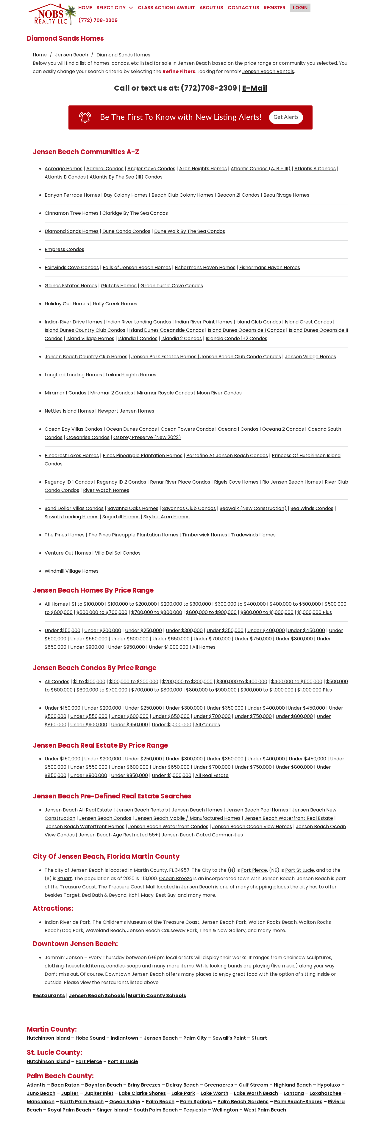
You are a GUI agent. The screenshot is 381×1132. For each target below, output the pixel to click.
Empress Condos (64, 249)
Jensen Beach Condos (105, 818)
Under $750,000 (253, 638)
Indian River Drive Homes (73, 321)
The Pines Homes (65, 534)
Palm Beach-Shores (298, 1101)
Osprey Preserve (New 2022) (147, 437)
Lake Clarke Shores (142, 1093)
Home (85, 7)
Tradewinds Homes (253, 534)
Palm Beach (160, 1101)
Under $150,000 (62, 630)
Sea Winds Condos (312, 508)
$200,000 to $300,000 (186, 604)
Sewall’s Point (229, 1038)
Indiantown (124, 1038)
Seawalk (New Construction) (253, 508)
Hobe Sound (90, 1038)
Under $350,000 (225, 630)
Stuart (64, 878)
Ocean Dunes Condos (131, 429)
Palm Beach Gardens (243, 1101)
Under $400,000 (266, 630)
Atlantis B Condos (65, 176)
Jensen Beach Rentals (268, 71)
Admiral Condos (105, 168)
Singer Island (112, 1109)
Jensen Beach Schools (97, 995)
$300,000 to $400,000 (240, 604)
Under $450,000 (306, 630)
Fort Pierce (254, 870)
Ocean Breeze (175, 878)
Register (274, 7)
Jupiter (70, 1093)
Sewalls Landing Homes (72, 516)
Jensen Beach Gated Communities (202, 834)
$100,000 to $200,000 (132, 604)
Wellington (225, 1109)
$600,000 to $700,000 (101, 612)
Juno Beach (41, 1093)
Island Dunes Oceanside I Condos (246, 330)
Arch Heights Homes (203, 168)
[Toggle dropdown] (131, 7)
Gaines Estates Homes (71, 285)
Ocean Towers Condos (187, 429)
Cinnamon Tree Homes (72, 213)
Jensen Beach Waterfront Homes (85, 826)
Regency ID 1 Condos (69, 482)
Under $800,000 (294, 638)
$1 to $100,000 (88, 604)
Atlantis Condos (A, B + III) (261, 168)
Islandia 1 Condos (137, 338)
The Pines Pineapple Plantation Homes (133, 534)
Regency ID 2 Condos (121, 482)
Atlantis (36, 1085)
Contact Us (243, 7)
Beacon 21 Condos (238, 195)
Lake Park (183, 1093)
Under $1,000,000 (168, 647)
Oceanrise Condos (88, 437)
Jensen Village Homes (310, 356)
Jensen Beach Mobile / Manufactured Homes (188, 818)
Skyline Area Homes (166, 516)
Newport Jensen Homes (126, 411)
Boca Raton (65, 1085)
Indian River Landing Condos (138, 321)
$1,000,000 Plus (314, 612)
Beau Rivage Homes (286, 195)
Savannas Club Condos (189, 508)
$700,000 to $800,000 (156, 612)
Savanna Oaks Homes (132, 508)
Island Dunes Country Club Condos (85, 330)
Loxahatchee (325, 1093)
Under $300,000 (184, 630)
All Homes (56, 604)
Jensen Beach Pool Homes (257, 809)
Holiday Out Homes (67, 303)
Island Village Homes (90, 338)
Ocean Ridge (124, 1101)
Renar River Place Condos (180, 482)
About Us (211, 7)
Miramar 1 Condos (65, 392)
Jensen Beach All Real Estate (78, 809)
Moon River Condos (219, 392)
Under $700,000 (212, 638)
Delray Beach (182, 1085)
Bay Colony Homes (126, 195)
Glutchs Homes (119, 285)
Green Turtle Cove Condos (171, 285)
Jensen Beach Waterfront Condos (168, 826)
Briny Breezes (144, 1085)
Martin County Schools (157, 995)
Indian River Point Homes (203, 321)
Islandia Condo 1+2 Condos (236, 338)
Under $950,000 (126, 647)
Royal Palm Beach (69, 1109)
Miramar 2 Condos (111, 392)
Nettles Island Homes (69, 411)
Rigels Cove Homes (236, 482)
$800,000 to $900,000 (211, 612)
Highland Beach (293, 1085)
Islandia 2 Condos (181, 338)
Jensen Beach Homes (197, 809)
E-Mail (254, 88)
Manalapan (40, 1101)
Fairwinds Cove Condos (72, 267)
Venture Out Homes (68, 553)
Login (300, 7)
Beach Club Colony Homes (182, 195)
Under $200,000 (102, 630)
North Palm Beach (82, 1101)
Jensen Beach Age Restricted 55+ (118, 834)
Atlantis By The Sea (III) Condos (126, 176)
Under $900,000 (88, 724)
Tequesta (195, 1109)
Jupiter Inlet (98, 1093)
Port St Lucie (299, 870)
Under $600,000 (130, 638)
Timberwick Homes (204, 534)
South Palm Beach (156, 1109)
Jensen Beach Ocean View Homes (252, 826)
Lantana (294, 1093)
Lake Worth (214, 1093)
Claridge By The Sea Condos (135, 213)
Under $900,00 (87, 647)
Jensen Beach (71, 54)
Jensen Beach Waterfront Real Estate (288, 818)
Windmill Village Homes (72, 571)
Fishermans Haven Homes (205, 267)
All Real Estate (212, 775)
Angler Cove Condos (151, 168)
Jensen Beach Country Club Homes (86, 356)
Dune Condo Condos (126, 231)
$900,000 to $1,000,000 (267, 612)
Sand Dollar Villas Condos (74, 508)
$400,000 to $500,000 (295, 604)
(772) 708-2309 (98, 20)
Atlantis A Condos (315, 168)
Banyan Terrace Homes (72, 195)
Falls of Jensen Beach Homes (137, 267)
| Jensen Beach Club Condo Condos (238, 356)
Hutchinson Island (48, 1038)
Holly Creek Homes (115, 303)
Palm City (195, 1038)
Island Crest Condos (308, 321)
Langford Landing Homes (73, 374)
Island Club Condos (258, 321)
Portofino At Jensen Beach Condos (227, 455)
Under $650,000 (171, 638)
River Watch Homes (106, 490)
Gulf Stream (253, 1085)
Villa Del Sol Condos (117, 553)
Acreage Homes (63, 168)
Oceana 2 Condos (283, 429)
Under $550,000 (88, 638)
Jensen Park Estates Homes (163, 356)
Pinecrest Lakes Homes (72, 455)
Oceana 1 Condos (238, 429)
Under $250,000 (143, 630)
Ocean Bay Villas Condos (73, 429)
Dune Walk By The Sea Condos (189, 231)
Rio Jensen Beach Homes (291, 482)
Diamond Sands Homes (72, 231)
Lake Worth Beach (256, 1093)
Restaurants (49, 995)
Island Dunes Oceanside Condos (166, 330)
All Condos (57, 681)
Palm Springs (196, 1101)
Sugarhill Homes (121, 516)
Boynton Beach (103, 1085)
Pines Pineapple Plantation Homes (142, 455)
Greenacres (218, 1085)
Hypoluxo (328, 1085)
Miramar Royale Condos (165, 392)
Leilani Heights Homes (131, 374)
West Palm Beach (265, 1109)
